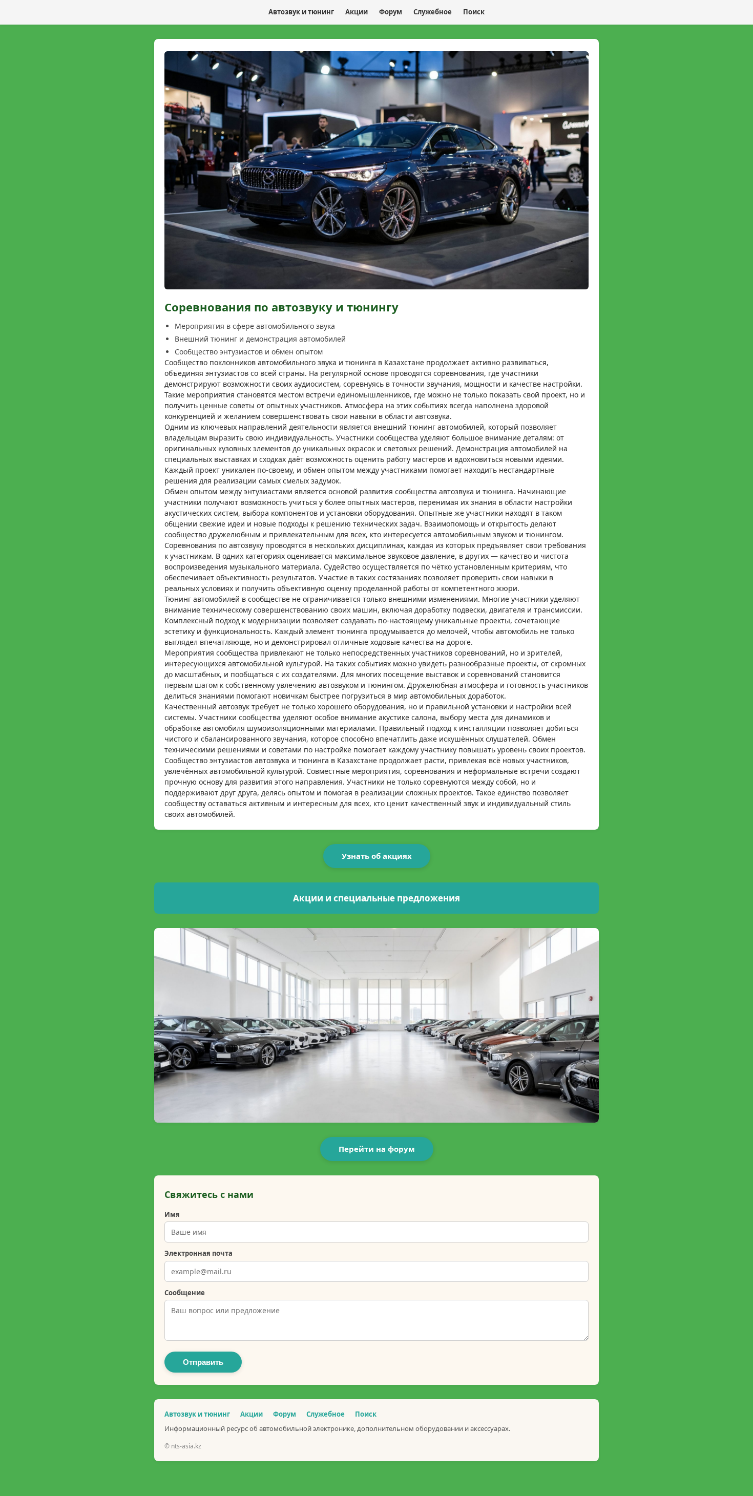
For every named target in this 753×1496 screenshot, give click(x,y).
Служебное (432, 11)
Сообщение (184, 1292)
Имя (172, 1214)
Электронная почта (198, 1253)
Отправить (203, 1362)
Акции (356, 11)
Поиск (474, 11)
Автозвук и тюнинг (301, 11)
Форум (390, 11)
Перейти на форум (377, 1149)
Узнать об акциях (377, 856)
